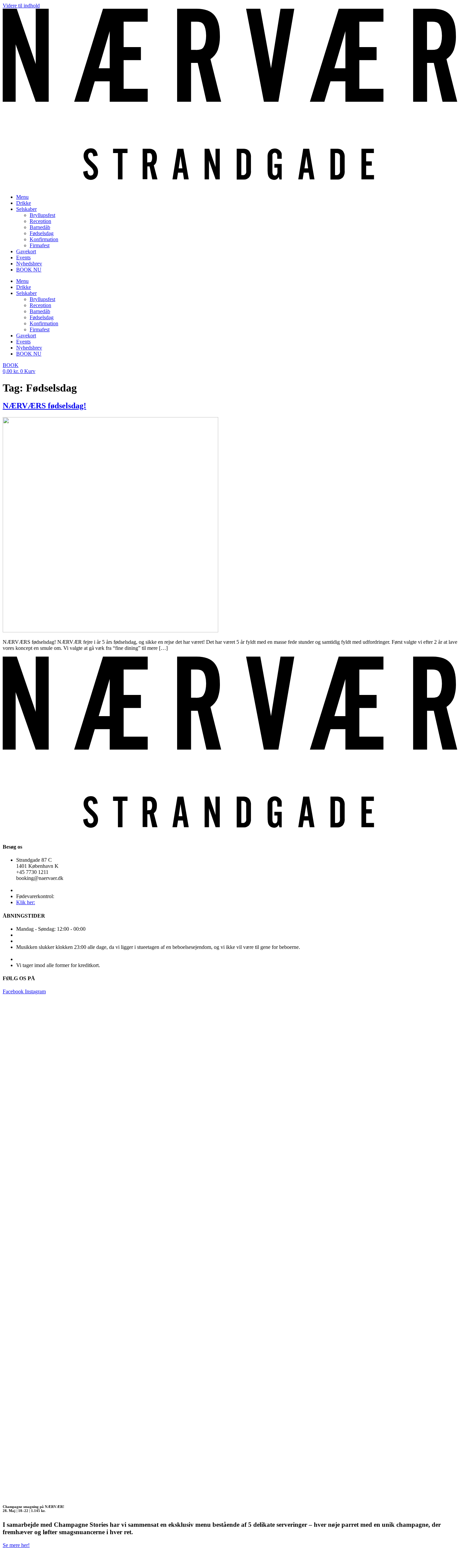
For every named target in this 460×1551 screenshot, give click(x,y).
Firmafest (40, 245)
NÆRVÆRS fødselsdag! (44, 405)
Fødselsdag (42, 233)
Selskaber (26, 209)
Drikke (23, 203)
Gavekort (26, 251)
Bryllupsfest (42, 215)
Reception (40, 221)
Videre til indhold (21, 5)
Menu (22, 197)
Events (23, 257)
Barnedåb (40, 227)
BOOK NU (28, 269)
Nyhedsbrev (29, 263)
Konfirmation (44, 239)
